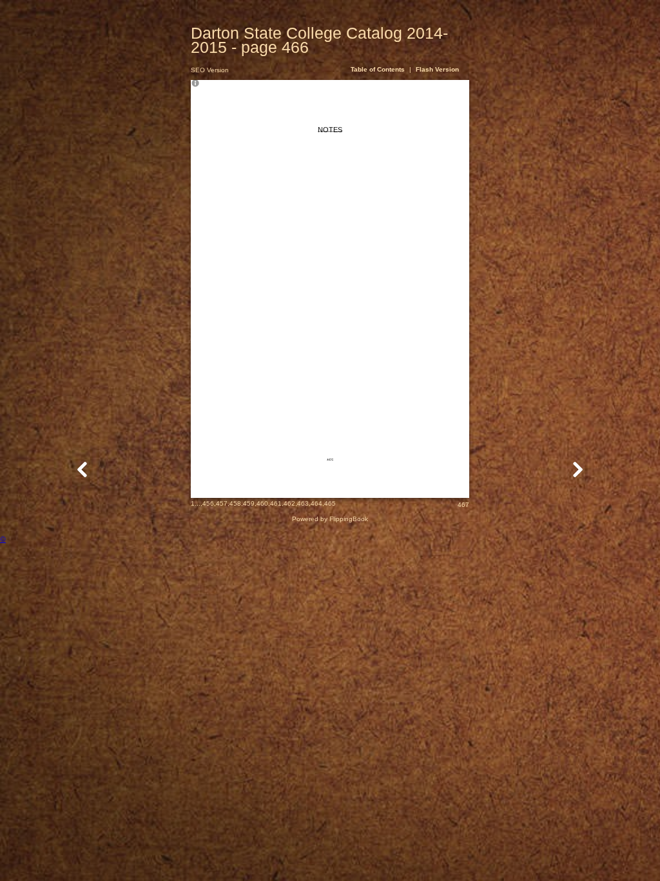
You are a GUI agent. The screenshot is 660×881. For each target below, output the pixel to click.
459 (249, 503)
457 (222, 503)
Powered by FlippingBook (330, 518)
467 (463, 504)
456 (208, 503)
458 (235, 503)
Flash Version (437, 69)
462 (289, 503)
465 (330, 503)
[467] (577, 469)
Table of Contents (379, 69)
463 (303, 503)
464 (316, 503)
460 (262, 503)
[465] (82, 469)
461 (276, 503)
